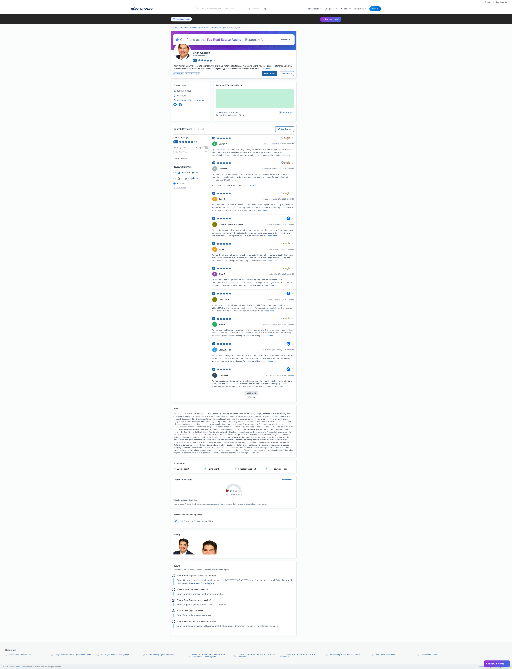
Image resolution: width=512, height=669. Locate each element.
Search (174, 27)
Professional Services (188, 27)
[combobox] (222, 8)
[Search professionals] (265, 8)
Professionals (313, 9)
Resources (359, 9)
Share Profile (269, 73)
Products (345, 9)
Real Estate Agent (219, 27)
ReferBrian (287, 73)
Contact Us (502, 2)
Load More (251, 393)
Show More (266, 69)
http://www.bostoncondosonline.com (192, 100)
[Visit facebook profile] (180, 104)
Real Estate (204, 27)
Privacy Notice (483, 667)
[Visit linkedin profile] (175, 104)
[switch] (205, 147)
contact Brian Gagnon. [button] (203, 583)
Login (489, 2)
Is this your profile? (331, 19)
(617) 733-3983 (184, 91)
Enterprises (330, 9)
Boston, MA (182, 95)
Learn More (285, 40)
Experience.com (20, 667)
